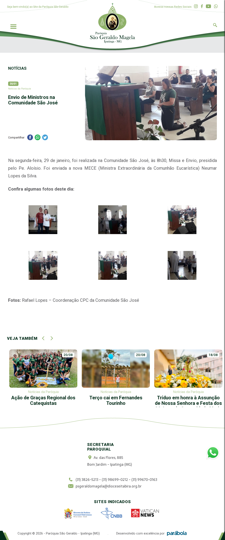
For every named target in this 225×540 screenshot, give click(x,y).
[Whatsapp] (216, 6)
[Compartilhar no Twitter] (45, 138)
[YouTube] (208, 6)
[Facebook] (202, 6)
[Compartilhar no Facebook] (30, 138)
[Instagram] (196, 6)
